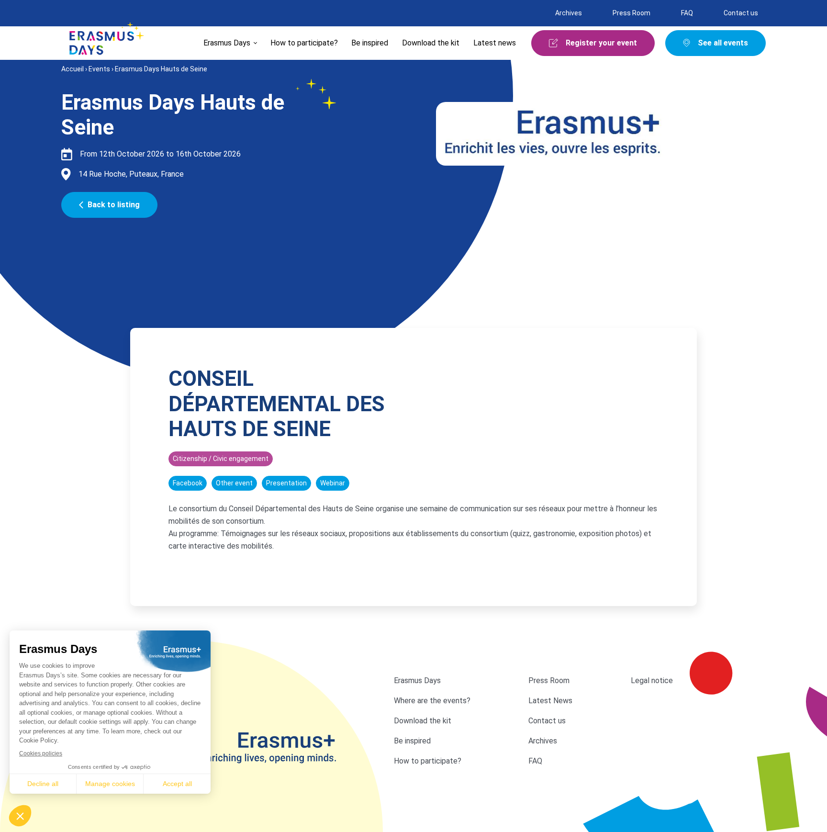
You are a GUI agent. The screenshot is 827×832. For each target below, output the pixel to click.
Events (99, 69)
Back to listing (114, 204)
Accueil (72, 69)
